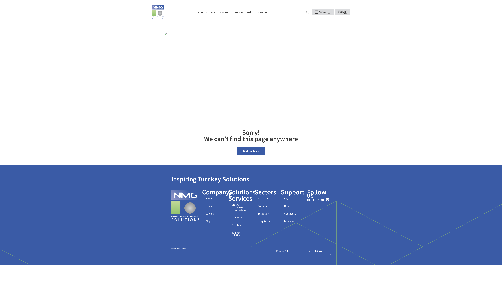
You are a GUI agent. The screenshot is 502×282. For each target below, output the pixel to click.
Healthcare (264, 198)
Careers (210, 213)
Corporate (263, 206)
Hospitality (264, 221)
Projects (210, 206)
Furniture (237, 217)
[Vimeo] (327, 199)
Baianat (182, 248)
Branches (289, 206)
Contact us (290, 213)
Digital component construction (239, 207)
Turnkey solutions (237, 234)
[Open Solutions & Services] (231, 12)
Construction (239, 225)
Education (263, 213)
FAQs (286, 198)
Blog (208, 221)
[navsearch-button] (307, 12)
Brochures (289, 221)
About (209, 198)
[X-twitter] (313, 199)
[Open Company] (206, 12)
